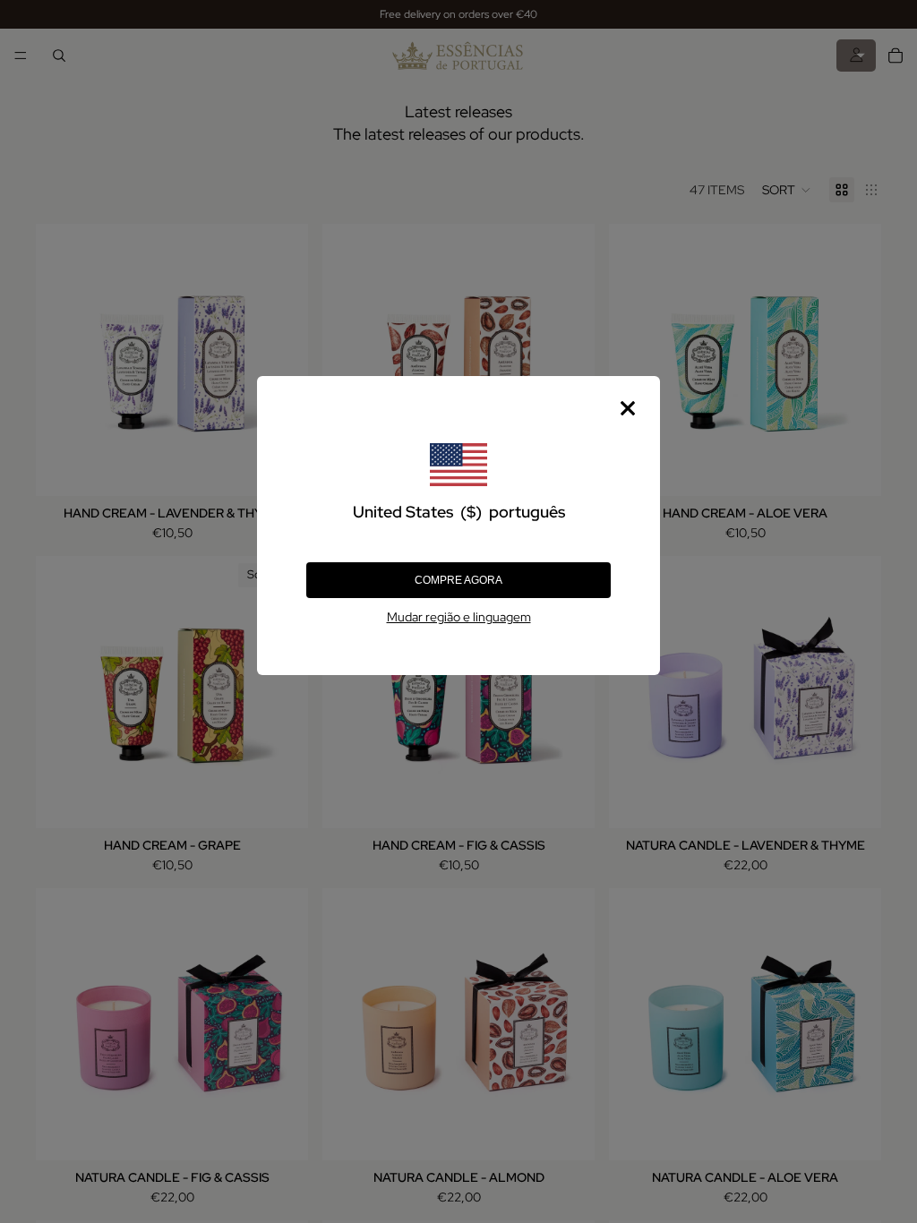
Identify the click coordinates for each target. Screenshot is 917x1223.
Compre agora (458, 580)
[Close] (627, 408)
